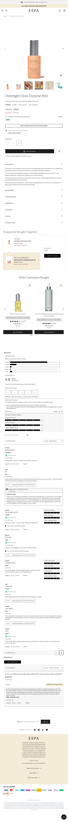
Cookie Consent (34, 760)
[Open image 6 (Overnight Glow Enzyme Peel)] (60, 85)
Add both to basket (52, 256)
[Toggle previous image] (4, 48)
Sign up (45, 722)
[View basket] (64, 10)
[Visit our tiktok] (43, 730)
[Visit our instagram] (39, 730)
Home (5, 16)
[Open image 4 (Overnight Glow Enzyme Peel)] (39, 85)
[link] (60, 10)
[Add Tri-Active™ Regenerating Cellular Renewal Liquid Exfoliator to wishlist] (61, 285)
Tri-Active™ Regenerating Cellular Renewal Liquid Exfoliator (49, 315)
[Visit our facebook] (35, 730)
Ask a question (33, 105)
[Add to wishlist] (59, 151)
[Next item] (63, 309)
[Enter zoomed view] (61, 75)
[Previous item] (4, 309)
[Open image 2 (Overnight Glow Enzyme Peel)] (18, 85)
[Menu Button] (2, 10)
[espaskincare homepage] (34, 10)
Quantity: (8, 139)
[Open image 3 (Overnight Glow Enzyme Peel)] (28, 85)
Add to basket (18, 332)
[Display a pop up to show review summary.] (25, 321)
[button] (64, 817)
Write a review (22, 105)
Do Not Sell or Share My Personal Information (34, 763)
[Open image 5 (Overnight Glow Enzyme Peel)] (49, 85)
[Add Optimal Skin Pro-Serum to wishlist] (30, 285)
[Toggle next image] (63, 48)
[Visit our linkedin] (47, 730)
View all (60, 116)
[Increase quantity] (19, 143)
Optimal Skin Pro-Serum (18, 314)
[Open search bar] (6, 10)
